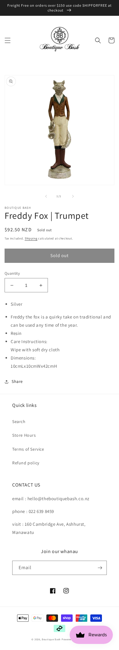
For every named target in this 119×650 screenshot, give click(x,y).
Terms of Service (28, 449)
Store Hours (24, 435)
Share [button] (17, 381)
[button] (7, 40)
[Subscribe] (99, 568)
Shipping (31, 238)
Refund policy (25, 463)
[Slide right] (73, 196)
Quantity (12, 273)
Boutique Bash (51, 639)
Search (19, 421)
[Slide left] (46, 196)
